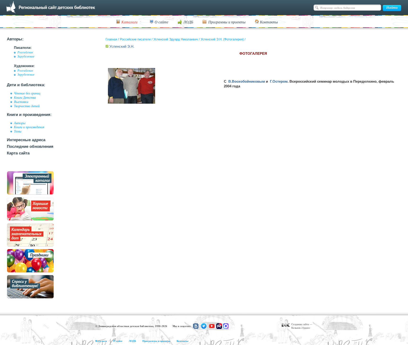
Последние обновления (30, 146)
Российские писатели (135, 39)
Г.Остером (279, 81)
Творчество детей (27, 106)
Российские (25, 52)
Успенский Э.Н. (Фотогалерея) (222, 39)
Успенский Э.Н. (121, 46)
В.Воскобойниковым (246, 81)
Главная (111, 39)
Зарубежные (25, 56)
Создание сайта (300, 324)
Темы (17, 131)
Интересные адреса (26, 140)
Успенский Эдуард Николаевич (175, 39)
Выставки (21, 102)
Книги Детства (25, 97)
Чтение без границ (27, 93)
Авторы (19, 123)
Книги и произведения (29, 127)
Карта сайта (18, 153)
